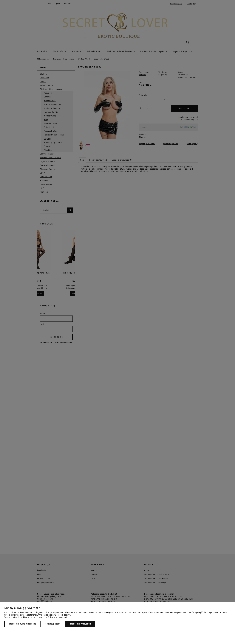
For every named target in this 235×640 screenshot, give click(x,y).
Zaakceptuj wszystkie (80, 623)
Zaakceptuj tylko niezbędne (22, 623)
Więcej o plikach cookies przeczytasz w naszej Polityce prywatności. (36, 617)
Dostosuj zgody (53, 623)
